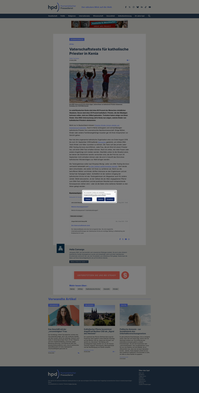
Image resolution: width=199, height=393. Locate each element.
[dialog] (99, 196)
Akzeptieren (110, 199)
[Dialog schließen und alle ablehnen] (115, 192)
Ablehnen (100, 199)
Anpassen (88, 199)
